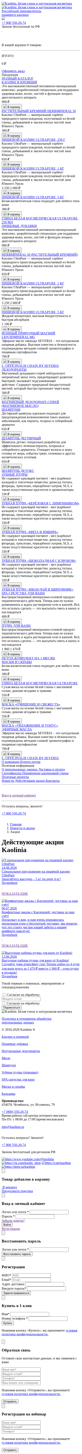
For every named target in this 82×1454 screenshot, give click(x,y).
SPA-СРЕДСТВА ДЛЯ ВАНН (23, 593)
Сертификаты (12, 773)
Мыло (6, 1058)
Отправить (10, 1401)
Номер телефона (15, 1318)
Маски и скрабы (13, 1086)
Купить (7, 1323)
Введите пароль (14, 1288)
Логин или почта (15, 1212)
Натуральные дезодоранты (21, 1051)
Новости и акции (22, 828)
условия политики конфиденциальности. (39, 1332)
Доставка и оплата (51, 769)
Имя (5, 1314)
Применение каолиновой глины (45, 773)
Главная (15, 824)
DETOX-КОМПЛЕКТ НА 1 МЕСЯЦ (28, 658)
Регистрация (11, 1229)
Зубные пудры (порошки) (20, 1072)
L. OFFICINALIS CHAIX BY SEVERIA (30, 366)
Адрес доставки (13, 1284)
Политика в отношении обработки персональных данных (27, 1020)
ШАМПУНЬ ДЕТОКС (18, 471)
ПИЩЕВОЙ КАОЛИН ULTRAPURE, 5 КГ (33, 197)
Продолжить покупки (17, 1191)
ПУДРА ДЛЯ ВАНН (16, 626)
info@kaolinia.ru (13, 1127)
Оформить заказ (13, 71)
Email (6, 1279)
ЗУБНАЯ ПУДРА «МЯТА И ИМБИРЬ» (30, 532)
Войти (7, 1224)
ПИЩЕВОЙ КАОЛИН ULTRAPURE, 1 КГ (33, 168)
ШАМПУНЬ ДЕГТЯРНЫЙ (21, 438)
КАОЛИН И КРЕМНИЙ (19, 82)
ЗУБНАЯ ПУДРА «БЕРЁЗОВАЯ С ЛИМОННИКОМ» (40, 503)
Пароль (8, 1216)
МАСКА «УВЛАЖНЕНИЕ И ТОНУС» (30, 725)
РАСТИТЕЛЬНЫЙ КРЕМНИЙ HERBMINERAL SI (39, 111)
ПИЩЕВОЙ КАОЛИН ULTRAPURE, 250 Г (33, 140)
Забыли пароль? (13, 1220)
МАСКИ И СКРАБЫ (17, 662)
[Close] (3, 1171)
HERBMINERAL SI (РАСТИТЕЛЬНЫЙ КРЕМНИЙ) (40, 254)
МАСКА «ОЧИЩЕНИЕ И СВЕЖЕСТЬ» (31, 704)
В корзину (9, 1187)
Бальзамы (8, 1093)
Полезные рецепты (15, 777)
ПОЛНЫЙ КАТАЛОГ (17, 78)
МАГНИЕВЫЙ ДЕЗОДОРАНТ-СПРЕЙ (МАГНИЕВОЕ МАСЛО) (30, 404)
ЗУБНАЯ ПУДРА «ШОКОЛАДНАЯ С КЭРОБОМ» (39, 561)
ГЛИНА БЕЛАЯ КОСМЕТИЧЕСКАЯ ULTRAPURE (40, 683)
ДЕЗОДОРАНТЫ (14, 369)
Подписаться (11, 1007)
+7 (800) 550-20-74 (15, 1112)
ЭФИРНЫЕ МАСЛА (17, 729)
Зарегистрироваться (16, 1293)
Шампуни (9, 1065)
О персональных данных (20, 769)
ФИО (6, 1275)
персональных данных (57, 995)
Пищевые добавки (15, 1044)
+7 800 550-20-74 (14, 23)
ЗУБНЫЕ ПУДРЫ (15, 474)
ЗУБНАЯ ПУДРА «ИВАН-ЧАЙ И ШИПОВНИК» (37, 589)
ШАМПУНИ (11, 409)
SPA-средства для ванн (18, 1079)
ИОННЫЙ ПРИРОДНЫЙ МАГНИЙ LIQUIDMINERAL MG (28, 335)
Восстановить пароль (17, 1254)
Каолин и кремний (15, 1036)
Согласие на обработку (40, 995)
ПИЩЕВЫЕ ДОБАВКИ (19, 226)
